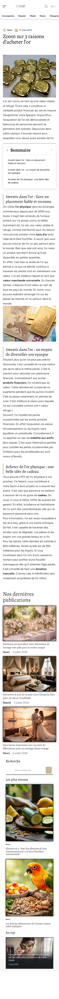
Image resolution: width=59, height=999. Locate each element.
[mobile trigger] (5, 6)
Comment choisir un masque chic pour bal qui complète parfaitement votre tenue (29, 957)
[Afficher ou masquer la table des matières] (41, 150)
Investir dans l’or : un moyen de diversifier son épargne (29, 171)
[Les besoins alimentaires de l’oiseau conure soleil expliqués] (29, 887)
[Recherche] (46, 6)
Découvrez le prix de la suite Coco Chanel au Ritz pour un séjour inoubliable (28, 696)
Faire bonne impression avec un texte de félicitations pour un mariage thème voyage (26, 746)
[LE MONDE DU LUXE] (21, 6)
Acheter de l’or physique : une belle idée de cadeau (28, 181)
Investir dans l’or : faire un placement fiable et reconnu (26, 162)
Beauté (7, 702)
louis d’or (41, 234)
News (6, 652)
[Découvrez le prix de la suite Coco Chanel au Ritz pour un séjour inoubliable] (29, 673)
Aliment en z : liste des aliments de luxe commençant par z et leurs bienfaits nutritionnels (26, 851)
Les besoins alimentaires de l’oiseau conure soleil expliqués (28, 925)
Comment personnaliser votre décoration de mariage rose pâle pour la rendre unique (26, 645)
